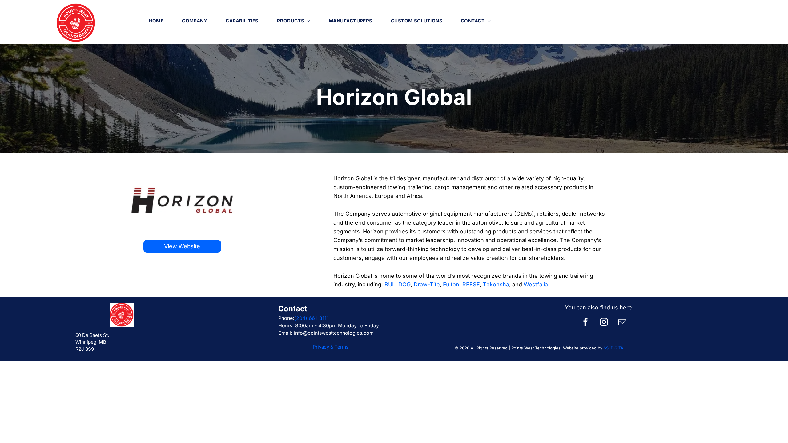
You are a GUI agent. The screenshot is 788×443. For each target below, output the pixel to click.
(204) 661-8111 (311, 318)
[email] (622, 322)
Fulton (451, 284)
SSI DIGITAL (614, 347)
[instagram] (604, 322)
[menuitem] (156, 20)
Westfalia (536, 284)
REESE (471, 284)
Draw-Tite (427, 284)
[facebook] (585, 322)
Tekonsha (496, 284)
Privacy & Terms (330, 347)
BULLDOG (397, 284)
